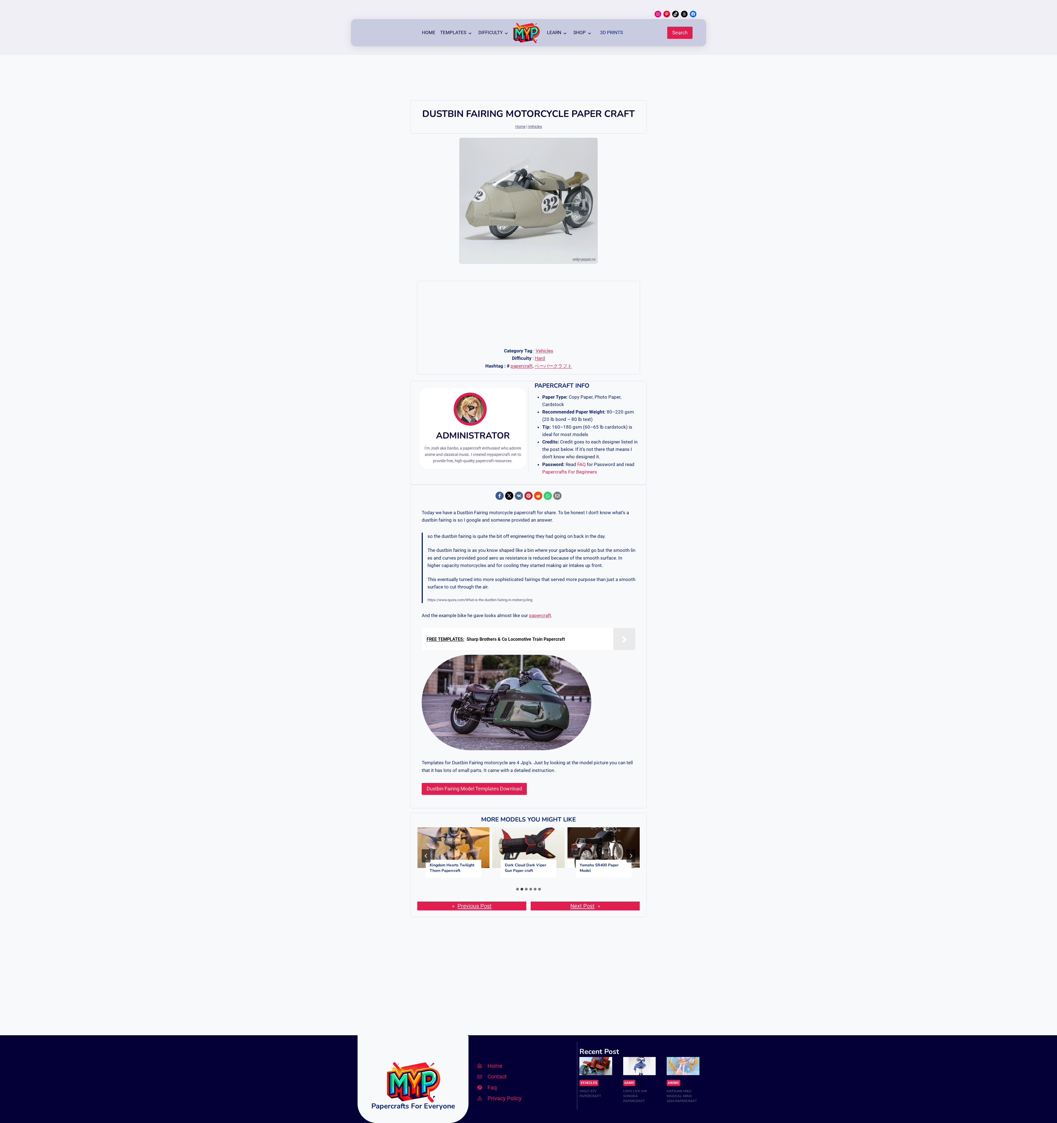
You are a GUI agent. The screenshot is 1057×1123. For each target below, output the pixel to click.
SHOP (579, 32)
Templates (453, 32)
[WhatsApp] (548, 496)
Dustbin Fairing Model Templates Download (474, 788)
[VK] (519, 496)
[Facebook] (499, 496)
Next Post (582, 906)
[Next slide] (630, 855)
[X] (509, 496)
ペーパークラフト (553, 366)
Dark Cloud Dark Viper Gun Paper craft (525, 867)
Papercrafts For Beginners (569, 472)
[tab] (517, 889)
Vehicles (535, 126)
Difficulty (490, 32)
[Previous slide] (426, 855)
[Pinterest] (528, 496)
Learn (554, 32)
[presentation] (453, 847)
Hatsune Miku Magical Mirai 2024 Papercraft (682, 1096)
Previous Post (474, 906)
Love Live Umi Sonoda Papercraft (635, 1096)
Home (428, 32)
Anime (673, 1083)
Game (629, 1083)
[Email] (557, 496)
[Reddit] (538, 496)
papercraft (522, 366)
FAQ (581, 464)
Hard (540, 358)
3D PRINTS (611, 32)
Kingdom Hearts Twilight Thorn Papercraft (452, 867)
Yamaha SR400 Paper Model (599, 867)
